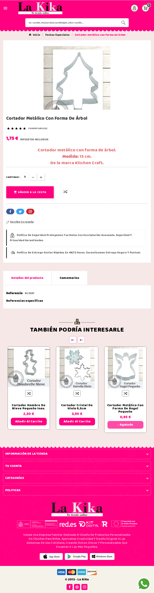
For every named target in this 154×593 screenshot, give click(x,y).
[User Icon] (134, 8)
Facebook (10, 211)
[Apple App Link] (51, 556)
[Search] (123, 22)
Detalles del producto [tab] (27, 278)
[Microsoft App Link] (102, 556)
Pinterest (30, 211)
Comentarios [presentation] (69, 278)
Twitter (20, 211)
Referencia (14, 293)
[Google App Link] (76, 556)
